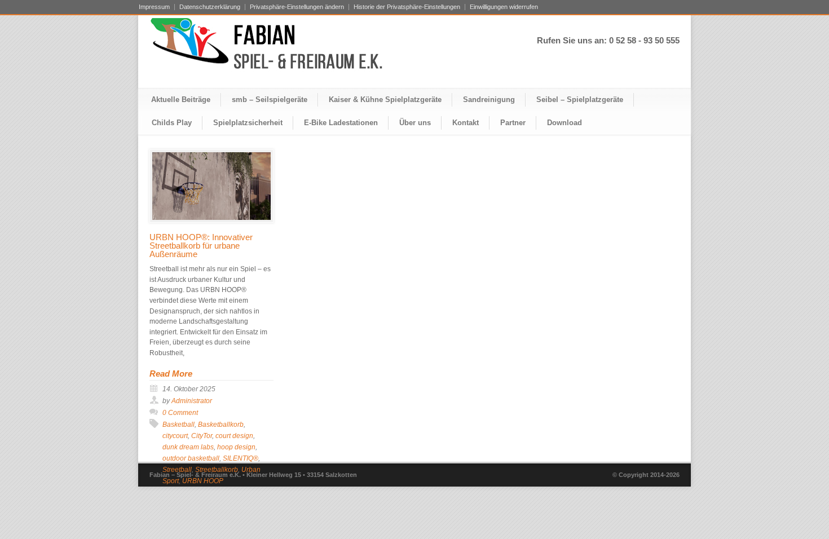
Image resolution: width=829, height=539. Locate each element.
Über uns (415, 122)
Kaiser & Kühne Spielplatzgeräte (385, 99)
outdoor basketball (190, 458)
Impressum (154, 7)
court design (234, 436)
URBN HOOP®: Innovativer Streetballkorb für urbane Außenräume (201, 245)
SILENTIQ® (240, 458)
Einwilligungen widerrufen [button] (504, 7)
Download (564, 122)
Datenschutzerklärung (209, 7)
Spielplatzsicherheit (248, 122)
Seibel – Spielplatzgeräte (579, 99)
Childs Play (172, 122)
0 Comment (180, 413)
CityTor (201, 436)
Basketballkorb (221, 424)
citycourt (175, 436)
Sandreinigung (489, 99)
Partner (513, 122)
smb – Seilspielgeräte (269, 99)
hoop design (236, 447)
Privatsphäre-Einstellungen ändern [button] (297, 7)
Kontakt (465, 122)
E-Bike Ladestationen (341, 122)
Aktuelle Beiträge (180, 99)
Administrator (191, 401)
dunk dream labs (188, 447)
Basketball (178, 424)
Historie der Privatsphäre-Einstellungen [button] (407, 7)
